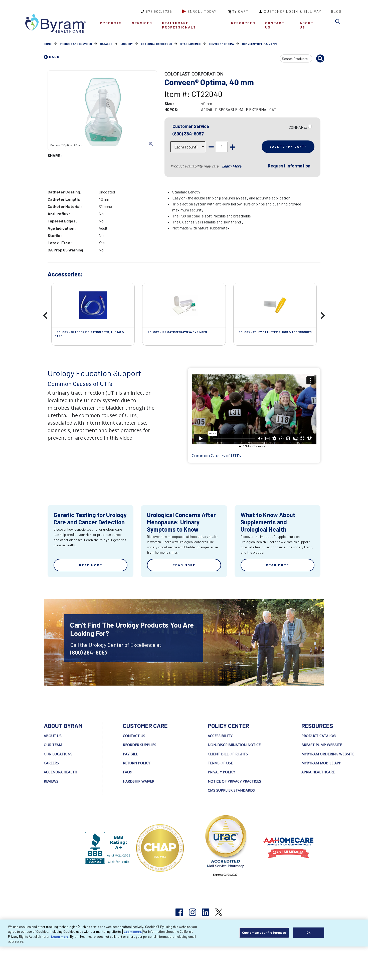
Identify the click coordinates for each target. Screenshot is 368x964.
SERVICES (142, 23)
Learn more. (132, 932)
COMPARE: (298, 127)
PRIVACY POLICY (221, 772)
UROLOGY (126, 43)
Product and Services (76, 43)
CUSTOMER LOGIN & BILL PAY (292, 11)
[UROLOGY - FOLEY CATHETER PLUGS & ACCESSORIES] (275, 305)
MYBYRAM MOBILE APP (321, 763)
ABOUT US (306, 25)
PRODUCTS (111, 23)
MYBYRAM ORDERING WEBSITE (327, 754)
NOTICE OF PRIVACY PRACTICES (234, 781)
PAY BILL (130, 754)
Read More (90, 565)
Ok (308, 933)
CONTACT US (274, 25)
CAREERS (51, 763)
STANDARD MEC (190, 43)
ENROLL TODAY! (203, 11)
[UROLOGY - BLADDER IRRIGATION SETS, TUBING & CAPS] (93, 305)
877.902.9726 (159, 11)
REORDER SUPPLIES (139, 744)
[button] (339, 22)
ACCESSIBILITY (220, 735)
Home (48, 43)
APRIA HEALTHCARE (318, 772)
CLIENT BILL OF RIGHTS (228, 754)
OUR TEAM (53, 744)
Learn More (231, 166)
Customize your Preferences (264, 933)
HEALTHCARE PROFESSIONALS (179, 25)
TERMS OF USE (220, 763)
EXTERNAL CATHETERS (156, 43)
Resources (243, 23)
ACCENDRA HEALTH (60, 772)
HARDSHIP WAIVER (138, 781)
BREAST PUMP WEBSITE (321, 744)
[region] (184, 933)
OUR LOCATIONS (58, 754)
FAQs (127, 772)
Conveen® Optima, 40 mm (259, 43)
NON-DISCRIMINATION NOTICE (234, 744)
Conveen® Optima (221, 43)
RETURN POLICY (136, 763)
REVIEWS (51, 781)
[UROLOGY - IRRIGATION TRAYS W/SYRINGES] (183, 305)
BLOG (336, 11)
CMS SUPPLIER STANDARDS (231, 790)
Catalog (106, 43)
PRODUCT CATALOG (318, 735)
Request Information (289, 165)
